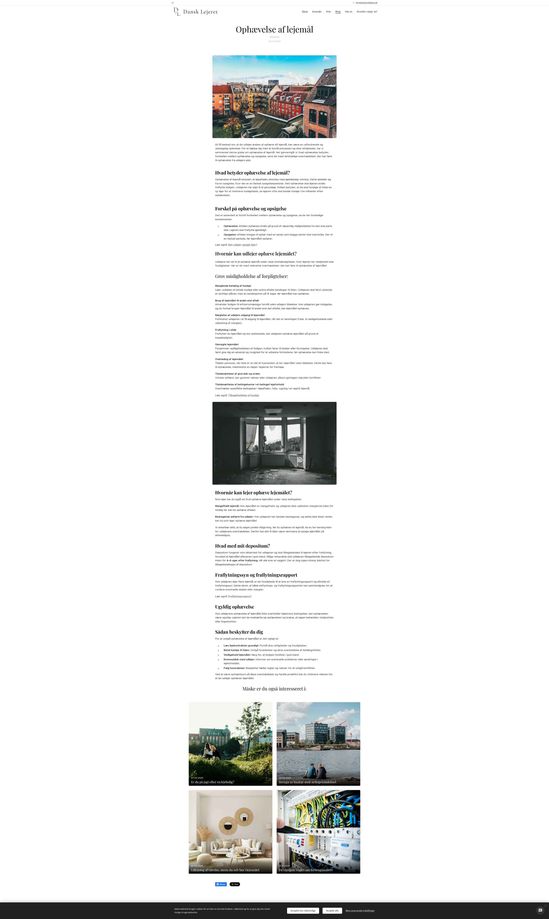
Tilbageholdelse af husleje (243, 395)
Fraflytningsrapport (239, 596)
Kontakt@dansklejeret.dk (366, 2)
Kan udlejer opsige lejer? (242, 244)
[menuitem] (305, 11)
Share (222, 884)
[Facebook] (172, 2)
